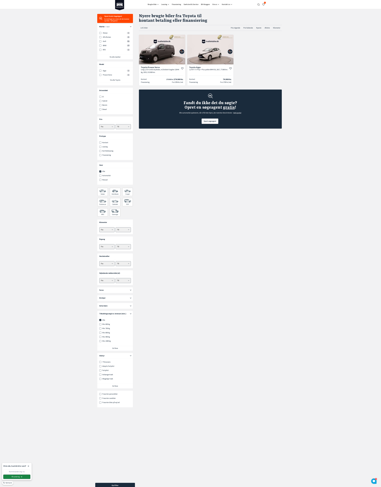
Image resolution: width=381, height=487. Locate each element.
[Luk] (28, 466)
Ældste (267, 28)
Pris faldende (248, 28)
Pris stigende (235, 28)
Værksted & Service (191, 4)
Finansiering (176, 4)
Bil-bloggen (205, 4)
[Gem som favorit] (182, 68)
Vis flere (115, 348)
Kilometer (276, 28)
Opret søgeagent (210, 121)
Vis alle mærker (115, 57)
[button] (258, 4)
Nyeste (258, 28)
